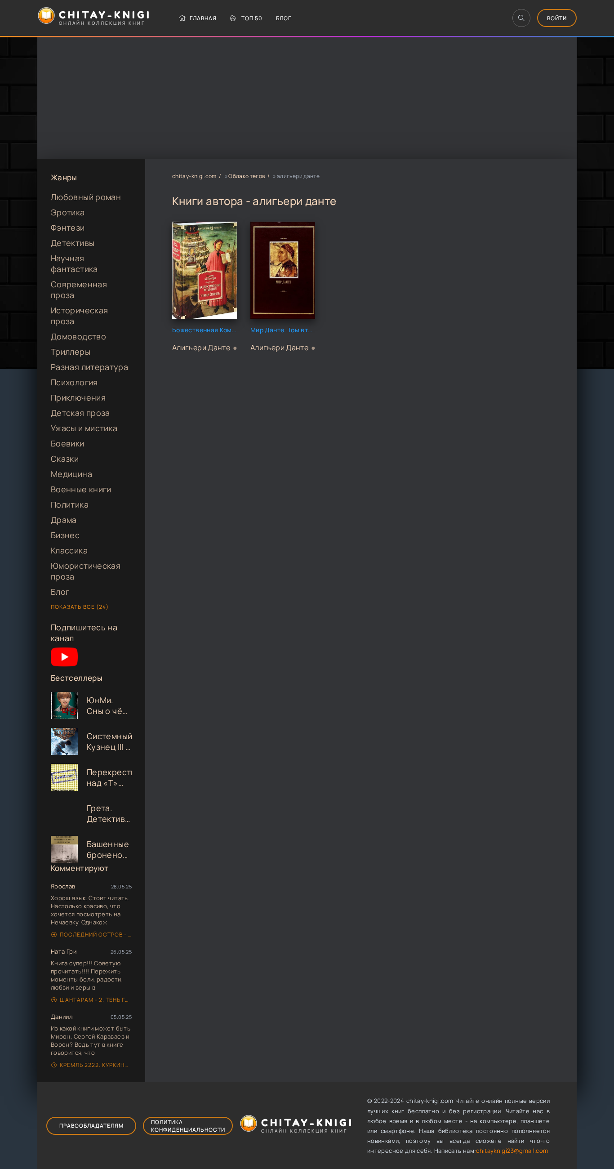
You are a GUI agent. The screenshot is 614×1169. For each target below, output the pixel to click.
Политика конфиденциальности (188, 1125)
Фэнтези (68, 227)
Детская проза (80, 412)
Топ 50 (252, 18)
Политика (70, 504)
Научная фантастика (74, 263)
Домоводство (78, 336)
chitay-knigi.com (194, 176)
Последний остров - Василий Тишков (96, 934)
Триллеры (70, 351)
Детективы (72, 242)
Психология (74, 382)
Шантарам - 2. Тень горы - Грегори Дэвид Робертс (96, 1000)
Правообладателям (91, 1125)
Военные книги (81, 489)
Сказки (65, 458)
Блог (283, 18)
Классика (69, 550)
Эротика (68, 212)
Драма (64, 519)
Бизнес (65, 535)
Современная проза (79, 289)
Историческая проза (79, 315)
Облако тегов (246, 176)
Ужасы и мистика (84, 428)
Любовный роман (86, 197)
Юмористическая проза (85, 571)
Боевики (68, 443)
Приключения (78, 397)
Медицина (71, 473)
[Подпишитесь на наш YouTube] (64, 667)
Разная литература (89, 366)
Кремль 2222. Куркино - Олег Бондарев (96, 1065)
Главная (203, 18)
